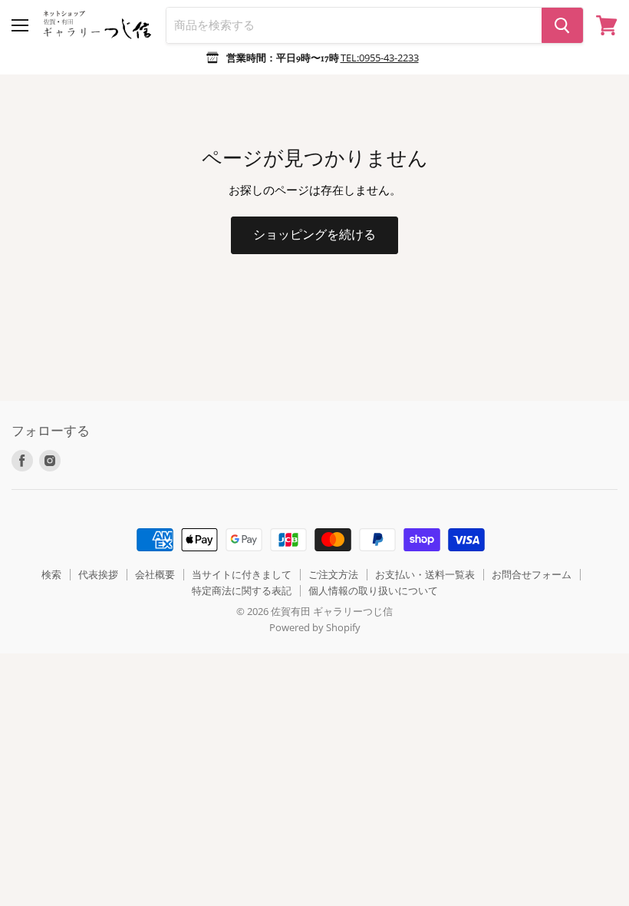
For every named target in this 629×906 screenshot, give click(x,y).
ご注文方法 (333, 574)
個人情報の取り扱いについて (373, 590)
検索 (51, 574)
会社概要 (155, 574)
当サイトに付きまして (241, 574)
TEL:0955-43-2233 (380, 57)
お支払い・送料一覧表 (425, 574)
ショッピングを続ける (314, 234)
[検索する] (562, 25)
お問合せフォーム (531, 574)
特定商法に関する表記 (241, 590)
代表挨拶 (98, 574)
